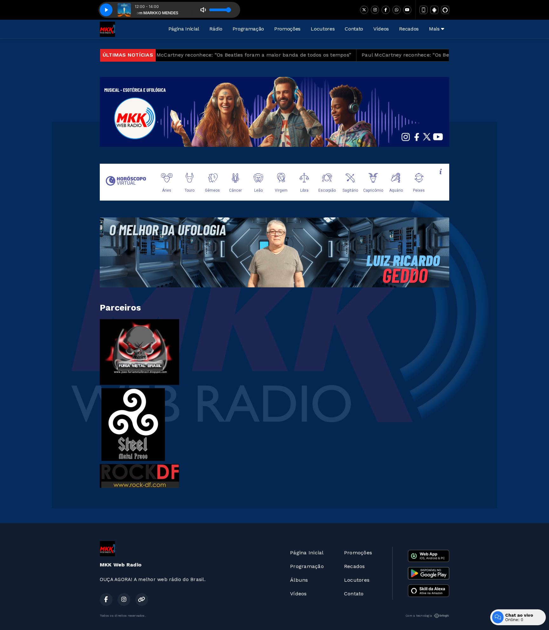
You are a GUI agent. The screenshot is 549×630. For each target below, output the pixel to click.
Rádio (215, 29)
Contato (354, 29)
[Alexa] (445, 10)
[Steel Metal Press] (133, 424)
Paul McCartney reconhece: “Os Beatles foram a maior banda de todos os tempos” (211, 55)
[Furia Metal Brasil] (139, 352)
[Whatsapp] (396, 10)
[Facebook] (386, 10)
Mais (435, 29)
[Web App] (423, 10)
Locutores (323, 29)
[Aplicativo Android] (434, 10)
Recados (409, 29)
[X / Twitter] (364, 10)
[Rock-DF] (139, 476)
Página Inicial (184, 29)
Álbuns (299, 580)
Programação (248, 29)
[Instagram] (375, 10)
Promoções (287, 29)
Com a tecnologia (418, 615)
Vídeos (381, 29)
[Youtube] (407, 10)
